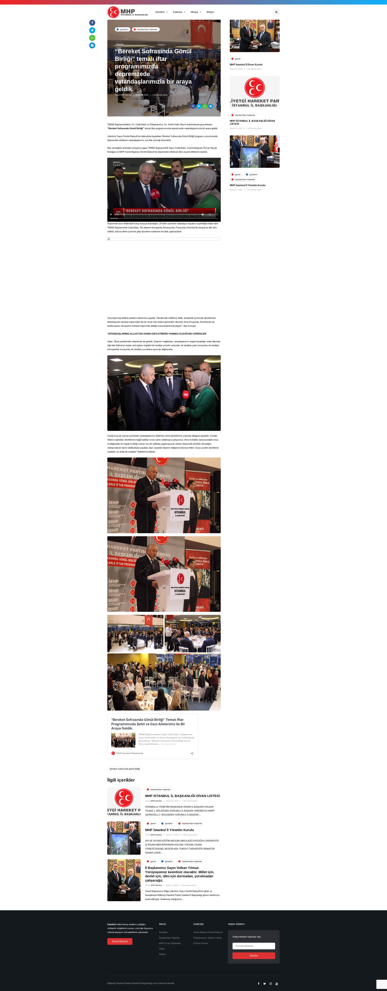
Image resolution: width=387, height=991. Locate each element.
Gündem (160, 12)
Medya (194, 12)
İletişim (210, 12)
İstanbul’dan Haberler (169, 937)
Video (162, 948)
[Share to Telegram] (210, 106)
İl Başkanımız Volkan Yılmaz (208, 937)
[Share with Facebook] (192, 106)
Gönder (254, 955)
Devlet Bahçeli (120, 941)
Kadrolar (177, 12)
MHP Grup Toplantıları (170, 943)
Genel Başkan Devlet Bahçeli (208, 932)
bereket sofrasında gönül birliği (125, 768)
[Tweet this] (198, 106)
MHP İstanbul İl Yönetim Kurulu (247, 185)
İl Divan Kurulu (201, 943)
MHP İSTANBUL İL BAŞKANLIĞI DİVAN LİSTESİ (182, 796)
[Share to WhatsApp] (204, 106)
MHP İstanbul (126, 95)
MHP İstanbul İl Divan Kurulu (246, 64)
